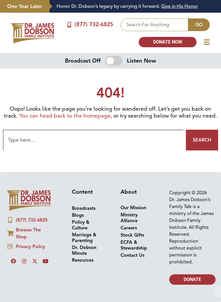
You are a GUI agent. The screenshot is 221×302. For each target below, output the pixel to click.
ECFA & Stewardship (134, 245)
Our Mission (133, 208)
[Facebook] (13, 261)
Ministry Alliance (129, 218)
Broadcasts (84, 208)
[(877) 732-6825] (69, 24)
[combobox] (154, 24)
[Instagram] (24, 261)
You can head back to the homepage (64, 115)
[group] (132, 6)
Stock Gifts (132, 235)
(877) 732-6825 (94, 24)
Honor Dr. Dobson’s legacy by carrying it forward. (127, 6)
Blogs (78, 215)
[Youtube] (45, 261)
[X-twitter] (35, 261)
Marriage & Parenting (84, 238)
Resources (83, 260)
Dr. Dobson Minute (84, 250)
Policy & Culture (80, 225)
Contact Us (132, 255)
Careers (129, 228)
